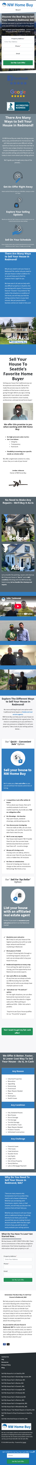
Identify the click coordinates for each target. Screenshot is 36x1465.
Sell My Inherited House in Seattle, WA (15, 1419)
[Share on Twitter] (8, 1344)
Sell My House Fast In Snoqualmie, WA (14, 1403)
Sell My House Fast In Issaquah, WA (13, 1390)
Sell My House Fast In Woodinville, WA (14, 1407)
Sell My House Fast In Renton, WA (13, 1400)
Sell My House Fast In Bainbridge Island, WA (16, 1377)
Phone (18, 46)
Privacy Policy (6, 1365)
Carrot (24, 1442)
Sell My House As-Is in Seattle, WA (13, 1373)
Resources (5, 1362)
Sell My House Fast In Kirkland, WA (13, 1393)
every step (24, 160)
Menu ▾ (18, 10)
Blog (3, 1368)
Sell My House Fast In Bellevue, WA (13, 1380)
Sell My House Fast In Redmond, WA (14, 1397)
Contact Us (5, 1357)
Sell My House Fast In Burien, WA (13, 1383)
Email (18, 53)
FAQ (3, 1359)
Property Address (18, 39)
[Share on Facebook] (4, 1344)
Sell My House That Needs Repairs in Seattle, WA (18, 1410)
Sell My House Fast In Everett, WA (13, 1386)
